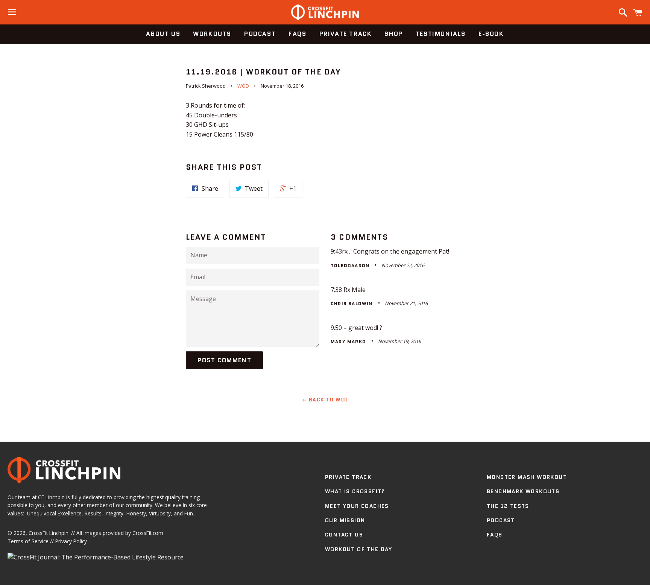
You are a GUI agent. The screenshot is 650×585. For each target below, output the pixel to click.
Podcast (260, 33)
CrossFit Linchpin (48, 532)
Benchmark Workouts (523, 491)
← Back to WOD (325, 399)
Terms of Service (28, 541)
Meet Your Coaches (357, 506)
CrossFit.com (147, 532)
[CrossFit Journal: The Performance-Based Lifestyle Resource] (96, 557)
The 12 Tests (508, 506)
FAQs (297, 33)
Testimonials (441, 33)
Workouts (212, 33)
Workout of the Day (358, 549)
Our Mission (345, 520)
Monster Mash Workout (527, 477)
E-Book (491, 33)
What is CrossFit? (355, 491)
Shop (393, 33)
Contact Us (344, 534)
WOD (243, 85)
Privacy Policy (71, 541)
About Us (163, 33)
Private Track (345, 33)
